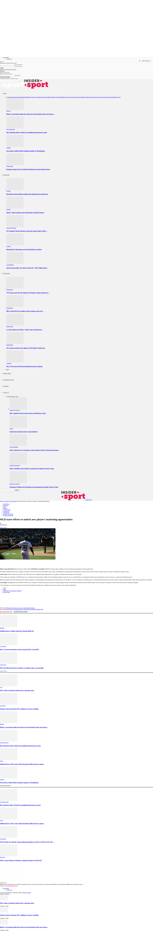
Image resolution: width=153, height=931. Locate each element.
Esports (44, 97)
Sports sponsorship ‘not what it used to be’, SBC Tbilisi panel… (27, 268)
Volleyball (111, 97)
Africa (1, 761)
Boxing (29, 97)
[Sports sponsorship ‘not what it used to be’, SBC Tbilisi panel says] (15, 263)
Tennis (107, 97)
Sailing (92, 97)
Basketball (25, 97)
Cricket (33, 97)
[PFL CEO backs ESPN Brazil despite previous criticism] (15, 362)
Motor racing (66, 97)
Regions (5, 508)
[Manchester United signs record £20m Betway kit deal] (15, 245)
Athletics (10, 97)
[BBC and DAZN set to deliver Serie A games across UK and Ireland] (15, 306)
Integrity (8, 111)
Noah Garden (6, 592)
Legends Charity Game (12, 396)
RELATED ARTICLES (6, 611)
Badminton (15, 97)
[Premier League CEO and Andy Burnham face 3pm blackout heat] (15, 164)
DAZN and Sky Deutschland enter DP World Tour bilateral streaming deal (24, 609)
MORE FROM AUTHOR (20, 611)
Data (7, 369)
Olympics (71, 97)
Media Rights (6, 273)
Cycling (37, 97)
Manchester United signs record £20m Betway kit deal (24, 249)
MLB (4, 507)
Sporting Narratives (8, 515)
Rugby (89, 97)
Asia (1, 687)
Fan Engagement (10, 129)
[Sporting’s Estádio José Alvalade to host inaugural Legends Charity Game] (18, 482)
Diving (40, 97)
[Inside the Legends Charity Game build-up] (18, 427)
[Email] (25, 600)
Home (1, 501)
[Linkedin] (14, 600)
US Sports (5, 505)
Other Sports (77, 97)
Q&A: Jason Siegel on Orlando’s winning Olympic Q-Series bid (21, 860)
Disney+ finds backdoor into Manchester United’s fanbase (25, 212)
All (7, 97)
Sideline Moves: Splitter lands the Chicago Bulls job (17, 631)
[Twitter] (8, 600)
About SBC (6, 57)
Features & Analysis (15, 410)
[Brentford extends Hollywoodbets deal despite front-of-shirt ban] (15, 189)
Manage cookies (27, 892)
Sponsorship (6, 175)
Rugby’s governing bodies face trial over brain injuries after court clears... (24, 727)
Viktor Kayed (3, 524)
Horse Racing (56, 97)
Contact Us (9, 59)
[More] (31, 600)
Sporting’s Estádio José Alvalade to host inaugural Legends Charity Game (34, 487)
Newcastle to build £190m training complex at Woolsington (25, 151)
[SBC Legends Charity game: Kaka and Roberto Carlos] (18, 408)
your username (18, 64)
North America (7, 509)
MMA (61, 97)
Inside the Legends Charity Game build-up (24, 431)
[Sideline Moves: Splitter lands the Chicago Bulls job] (8, 626)
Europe (11, 428)
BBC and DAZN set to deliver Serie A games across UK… (25, 311)
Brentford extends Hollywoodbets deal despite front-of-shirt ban (27, 194)
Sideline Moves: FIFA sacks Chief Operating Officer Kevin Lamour (22, 764)
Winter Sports (117, 97)
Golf (51, 97)
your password (18, 66)
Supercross (97, 97)
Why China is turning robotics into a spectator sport (17, 690)
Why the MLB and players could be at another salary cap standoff (21, 668)
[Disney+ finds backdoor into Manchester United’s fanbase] (15, 208)
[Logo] (12, 88)
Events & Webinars (11, 228)
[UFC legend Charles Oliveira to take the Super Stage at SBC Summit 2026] (15, 226)
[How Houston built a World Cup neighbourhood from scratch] (15, 128)
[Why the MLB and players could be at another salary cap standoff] (8, 663)
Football (48, 97)
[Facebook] (2, 600)
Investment (2, 705)
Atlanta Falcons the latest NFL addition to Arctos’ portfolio (19, 709)
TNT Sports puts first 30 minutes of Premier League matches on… (27, 293)
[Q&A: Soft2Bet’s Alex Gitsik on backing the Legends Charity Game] (18, 464)
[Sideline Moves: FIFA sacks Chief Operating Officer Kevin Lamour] (8, 759)
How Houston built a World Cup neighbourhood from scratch (26, 132)
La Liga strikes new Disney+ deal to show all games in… (24, 329)
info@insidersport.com (11, 885)
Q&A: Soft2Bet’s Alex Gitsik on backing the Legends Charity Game (32, 468)
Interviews (2, 857)
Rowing (85, 97)
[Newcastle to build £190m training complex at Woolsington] (15, 146)
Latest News (6, 504)
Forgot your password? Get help (8, 69)
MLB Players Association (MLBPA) (12, 590)
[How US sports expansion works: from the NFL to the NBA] (8, 645)
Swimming (102, 97)
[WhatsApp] (19, 600)
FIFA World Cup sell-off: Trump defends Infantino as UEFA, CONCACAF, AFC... (27, 842)
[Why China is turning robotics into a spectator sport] (8, 686)
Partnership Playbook (8, 379)
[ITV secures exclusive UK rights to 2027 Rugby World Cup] (15, 343)
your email (17, 75)
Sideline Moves (7, 373)
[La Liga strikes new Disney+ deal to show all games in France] (15, 325)
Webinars (2, 71)
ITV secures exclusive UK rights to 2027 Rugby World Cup (25, 348)
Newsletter (6, 386)
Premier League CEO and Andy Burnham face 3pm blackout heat (28, 169)
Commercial (6, 501)
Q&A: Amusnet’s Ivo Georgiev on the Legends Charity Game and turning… (34, 450)
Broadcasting (9, 166)
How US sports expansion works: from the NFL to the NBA (19, 649)
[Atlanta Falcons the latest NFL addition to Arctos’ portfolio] (8, 704)
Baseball (20, 97)
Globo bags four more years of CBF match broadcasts (21, 608)
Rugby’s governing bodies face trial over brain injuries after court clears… (30, 114)
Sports (4, 93)
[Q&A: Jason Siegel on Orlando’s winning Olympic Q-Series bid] (8, 856)
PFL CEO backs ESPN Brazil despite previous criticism (24, 366)
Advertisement (10, 265)
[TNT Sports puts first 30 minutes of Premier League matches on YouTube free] (15, 288)
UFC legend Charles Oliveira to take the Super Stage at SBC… (26, 231)
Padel (82, 97)
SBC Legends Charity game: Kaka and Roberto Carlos (28, 413)
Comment (8, 363)
